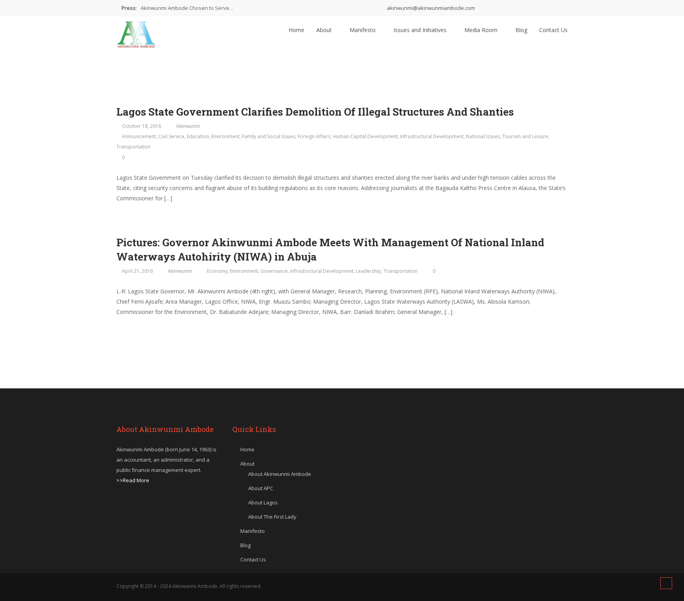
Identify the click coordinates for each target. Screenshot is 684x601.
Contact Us (553, 30)
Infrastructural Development (432, 136)
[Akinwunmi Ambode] (136, 32)
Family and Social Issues (268, 136)
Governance (274, 271)
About (324, 30)
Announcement (139, 136)
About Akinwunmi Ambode (279, 473)
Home (296, 30)
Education (198, 136)
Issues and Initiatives (420, 30)
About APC (260, 488)
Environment (225, 136)
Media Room (481, 30)
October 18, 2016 (141, 126)
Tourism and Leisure (525, 136)
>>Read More (132, 480)
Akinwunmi (188, 126)
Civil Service (171, 136)
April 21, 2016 (137, 271)
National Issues (483, 136)
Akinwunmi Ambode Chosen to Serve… (187, 7)
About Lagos (263, 502)
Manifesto (363, 30)
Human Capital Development (365, 136)
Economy (217, 271)
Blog (521, 30)
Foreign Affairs (314, 136)
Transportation (133, 146)
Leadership (368, 271)
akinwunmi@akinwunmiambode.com (430, 7)
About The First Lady (272, 516)
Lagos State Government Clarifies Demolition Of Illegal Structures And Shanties (315, 111)
